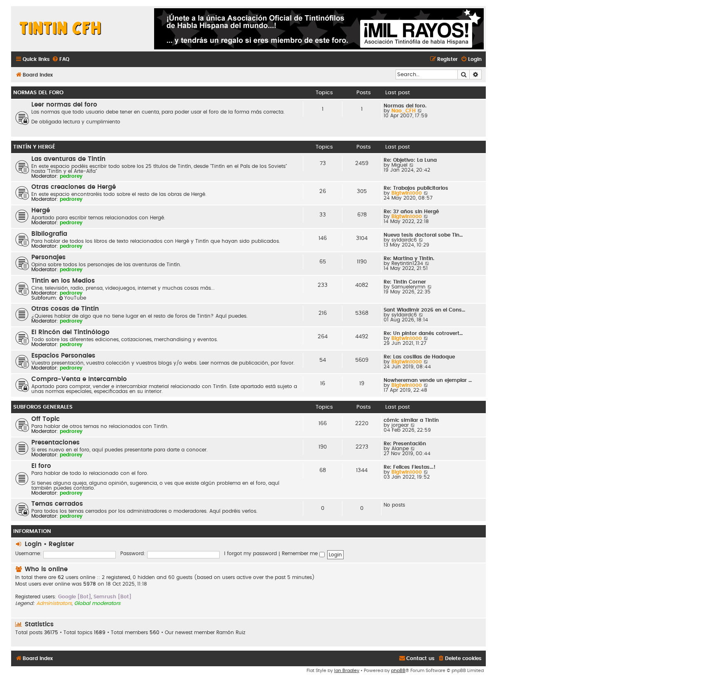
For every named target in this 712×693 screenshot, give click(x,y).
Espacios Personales (63, 356)
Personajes (48, 257)
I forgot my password (250, 553)
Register (61, 544)
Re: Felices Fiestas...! (410, 467)
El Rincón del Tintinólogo (70, 332)
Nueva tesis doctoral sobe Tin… (423, 235)
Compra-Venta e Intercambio (79, 379)
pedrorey (71, 176)
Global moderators (97, 603)
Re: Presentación (405, 443)
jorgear (400, 425)
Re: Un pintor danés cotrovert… (423, 333)
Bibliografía (49, 234)
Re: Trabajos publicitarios (416, 188)
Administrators (54, 603)
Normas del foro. (405, 105)
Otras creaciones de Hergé (73, 187)
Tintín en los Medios (63, 281)
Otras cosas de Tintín (65, 309)
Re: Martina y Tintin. (409, 258)
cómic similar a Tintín (411, 420)
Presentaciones (55, 443)
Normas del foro (38, 92)
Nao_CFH (403, 110)
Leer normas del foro (64, 105)
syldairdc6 (404, 239)
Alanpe (400, 448)
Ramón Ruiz (230, 632)
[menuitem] (60, 59)
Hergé (40, 210)
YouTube (75, 297)
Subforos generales (43, 407)
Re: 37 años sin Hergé (411, 211)
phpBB (398, 670)
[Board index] (60, 28)
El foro (41, 466)
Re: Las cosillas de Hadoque (419, 356)
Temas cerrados (57, 504)
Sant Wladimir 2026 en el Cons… (424, 309)
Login (33, 544)
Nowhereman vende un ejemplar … (428, 380)
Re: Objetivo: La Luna (410, 160)
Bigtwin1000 (406, 193)
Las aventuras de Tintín (68, 159)
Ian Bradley (346, 670)
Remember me (300, 553)
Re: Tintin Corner (405, 281)
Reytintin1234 (407, 263)
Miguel (399, 165)
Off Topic (45, 419)
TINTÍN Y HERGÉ (34, 147)
